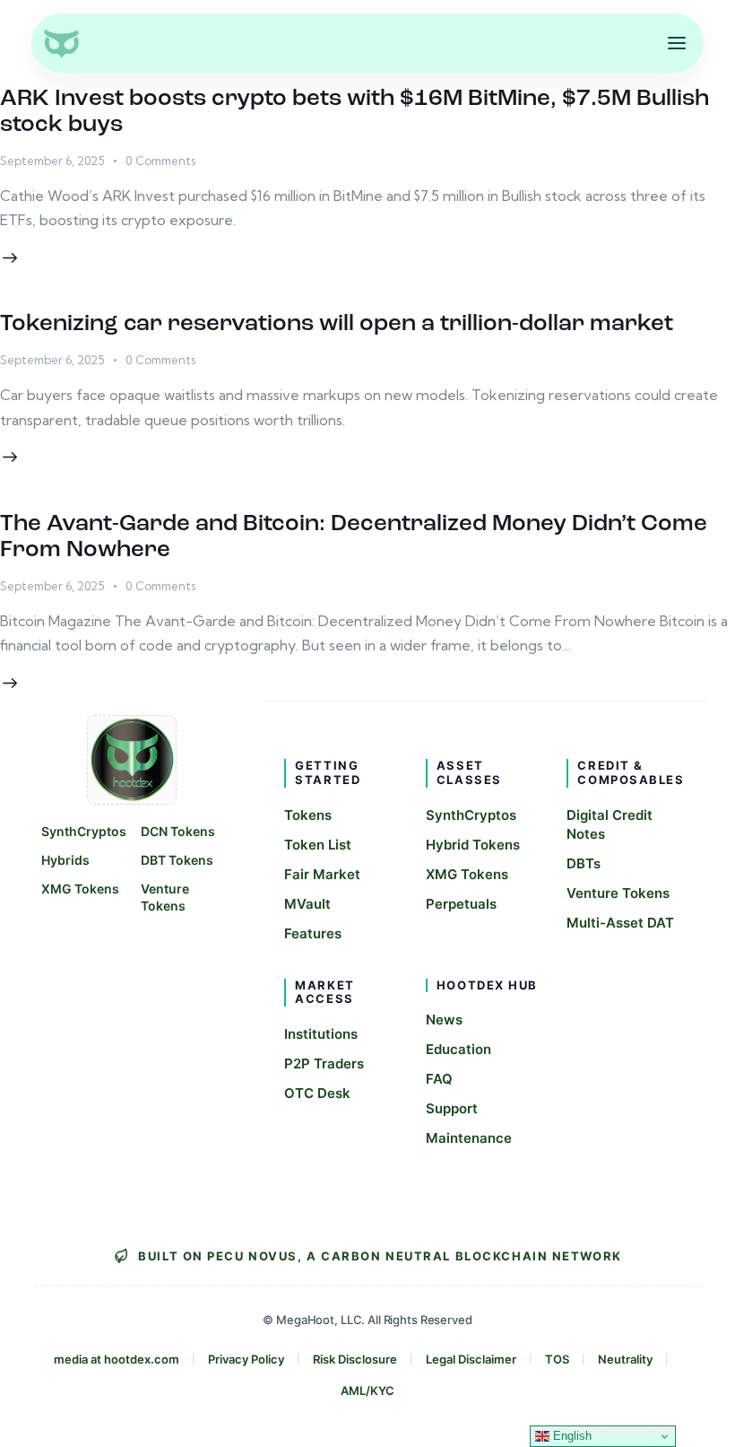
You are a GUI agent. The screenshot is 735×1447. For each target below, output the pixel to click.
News (444, 1019)
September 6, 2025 (52, 160)
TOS (557, 1359)
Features (313, 933)
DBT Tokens (177, 859)
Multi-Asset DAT (620, 922)
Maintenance (469, 1137)
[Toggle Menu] (677, 43)
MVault (307, 903)
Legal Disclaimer (471, 1359)
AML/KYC (367, 1390)
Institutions (321, 1033)
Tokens (308, 815)
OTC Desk (317, 1093)
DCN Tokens (178, 831)
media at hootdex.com (116, 1359)
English (570, 1436)
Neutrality (625, 1359)
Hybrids (65, 859)
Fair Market (322, 874)
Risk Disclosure (355, 1359)
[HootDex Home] (61, 43)
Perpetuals (461, 903)
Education (458, 1049)
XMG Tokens (80, 888)
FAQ (439, 1078)
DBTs (583, 863)
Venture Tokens (165, 897)
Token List (317, 844)
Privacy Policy (246, 1359)
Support (452, 1108)
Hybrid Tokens (473, 844)
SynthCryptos (83, 831)
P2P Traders (324, 1063)
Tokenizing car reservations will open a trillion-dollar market (336, 324)
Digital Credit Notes (609, 824)
